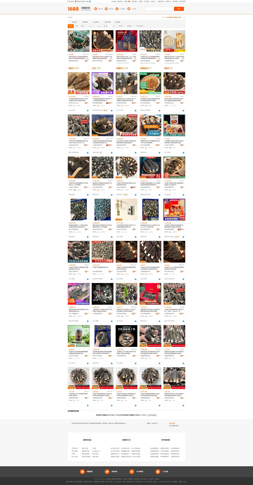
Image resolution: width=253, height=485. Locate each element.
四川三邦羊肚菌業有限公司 (139, 448)
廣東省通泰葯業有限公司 (74, 61)
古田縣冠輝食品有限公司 (98, 145)
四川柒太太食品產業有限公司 (122, 229)
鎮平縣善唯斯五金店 (165, 456)
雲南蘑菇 (153, 63)
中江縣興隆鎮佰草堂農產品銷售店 (98, 313)
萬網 (155, 481)
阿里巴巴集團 (69, 481)
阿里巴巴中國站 (88, 481)
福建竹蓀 (171, 63)
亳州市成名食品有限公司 (146, 103)
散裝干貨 (143, 63)
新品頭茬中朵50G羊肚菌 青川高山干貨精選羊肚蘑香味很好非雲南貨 (126, 99)
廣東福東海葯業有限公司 (122, 61)
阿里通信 (150, 481)
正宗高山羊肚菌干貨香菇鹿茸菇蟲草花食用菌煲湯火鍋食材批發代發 (150, 268)
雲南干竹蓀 (85, 448)
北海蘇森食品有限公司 (74, 145)
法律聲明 (125, 479)
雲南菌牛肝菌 (85, 451)
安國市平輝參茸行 (73, 271)
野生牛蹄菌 (75, 451)
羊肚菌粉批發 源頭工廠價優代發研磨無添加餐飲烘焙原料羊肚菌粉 (150, 99)
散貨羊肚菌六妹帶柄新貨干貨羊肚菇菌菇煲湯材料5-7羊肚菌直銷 (102, 226)
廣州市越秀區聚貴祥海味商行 (98, 271)
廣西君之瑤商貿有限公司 (167, 448)
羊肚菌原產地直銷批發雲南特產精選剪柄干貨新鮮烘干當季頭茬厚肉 (102, 352)
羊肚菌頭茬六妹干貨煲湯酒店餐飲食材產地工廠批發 (78, 394)
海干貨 (118, 63)
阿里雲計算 (139, 481)
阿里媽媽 (128, 481)
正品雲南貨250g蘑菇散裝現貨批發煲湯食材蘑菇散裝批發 (150, 57)
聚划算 (110, 481)
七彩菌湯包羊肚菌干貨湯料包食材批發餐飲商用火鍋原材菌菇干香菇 (173, 141)
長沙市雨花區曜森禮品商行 (122, 271)
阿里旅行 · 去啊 (121, 481)
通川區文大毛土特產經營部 (74, 103)
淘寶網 (102, 481)
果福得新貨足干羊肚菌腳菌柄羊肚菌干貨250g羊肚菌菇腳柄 (150, 141)
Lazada (185, 481)
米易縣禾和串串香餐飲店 (177, 456)
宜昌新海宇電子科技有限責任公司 (180, 451)
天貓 (106, 481)
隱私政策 (136, 479)
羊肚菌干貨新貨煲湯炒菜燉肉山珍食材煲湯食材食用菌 (126, 184)
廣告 (87, 58)
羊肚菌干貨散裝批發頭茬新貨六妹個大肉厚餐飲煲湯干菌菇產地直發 (150, 394)
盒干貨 (122, 63)
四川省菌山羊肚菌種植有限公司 (129, 448)
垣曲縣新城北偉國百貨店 (156, 451)
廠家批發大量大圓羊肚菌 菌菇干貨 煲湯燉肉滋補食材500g (78, 310)
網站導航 (157, 479)
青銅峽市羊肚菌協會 (116, 456)
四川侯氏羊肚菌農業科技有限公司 (120, 451)
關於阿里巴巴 (143, 479)
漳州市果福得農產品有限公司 (146, 145)
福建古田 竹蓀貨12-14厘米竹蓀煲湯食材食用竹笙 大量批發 (174, 57)
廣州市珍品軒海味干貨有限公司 (98, 229)
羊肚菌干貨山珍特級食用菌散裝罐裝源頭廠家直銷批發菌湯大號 (78, 352)
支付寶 (162, 481)
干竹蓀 (73, 454)
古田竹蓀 (177, 63)
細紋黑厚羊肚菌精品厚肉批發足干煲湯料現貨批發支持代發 (102, 184)
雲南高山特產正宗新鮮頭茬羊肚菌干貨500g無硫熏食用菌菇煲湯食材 (173, 99)
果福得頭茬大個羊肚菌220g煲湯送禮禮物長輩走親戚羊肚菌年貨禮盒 (150, 310)
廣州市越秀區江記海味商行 (146, 229)
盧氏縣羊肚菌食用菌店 (137, 451)
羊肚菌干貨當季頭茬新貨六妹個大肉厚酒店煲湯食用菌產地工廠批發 (102, 394)
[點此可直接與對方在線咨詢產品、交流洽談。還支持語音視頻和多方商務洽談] (88, 110)
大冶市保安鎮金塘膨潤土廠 (167, 451)
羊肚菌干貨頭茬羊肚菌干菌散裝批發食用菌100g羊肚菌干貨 (173, 184)
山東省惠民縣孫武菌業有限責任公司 (159, 448)
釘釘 (170, 481)
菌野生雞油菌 (85, 454)
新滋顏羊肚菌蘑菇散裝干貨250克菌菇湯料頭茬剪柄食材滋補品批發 (150, 184)
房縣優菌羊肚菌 (125, 451)
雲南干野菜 (95, 456)
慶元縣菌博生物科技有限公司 (169, 187)
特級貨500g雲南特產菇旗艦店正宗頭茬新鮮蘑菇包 (78, 57)
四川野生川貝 (96, 451)
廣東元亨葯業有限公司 (98, 61)
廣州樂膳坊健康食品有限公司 (98, 103)
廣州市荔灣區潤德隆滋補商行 (98, 187)
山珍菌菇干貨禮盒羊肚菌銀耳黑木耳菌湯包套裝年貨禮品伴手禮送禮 (173, 226)
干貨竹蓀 (166, 63)
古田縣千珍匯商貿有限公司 (74, 187)
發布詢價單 (172, 423)
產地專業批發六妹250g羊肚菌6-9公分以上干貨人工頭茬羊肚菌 (150, 226)
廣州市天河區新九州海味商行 (98, 356)
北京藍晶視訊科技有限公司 (157, 454)
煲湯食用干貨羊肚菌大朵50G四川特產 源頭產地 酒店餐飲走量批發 (126, 310)
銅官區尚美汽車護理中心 (177, 454)
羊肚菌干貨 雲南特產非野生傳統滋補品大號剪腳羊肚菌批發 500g (102, 141)
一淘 (114, 481)
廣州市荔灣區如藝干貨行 (74, 229)
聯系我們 (151, 479)
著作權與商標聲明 (116, 479)
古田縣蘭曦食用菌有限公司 (169, 61)
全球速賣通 (96, 481)
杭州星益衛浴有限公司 (177, 448)
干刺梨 (94, 448)
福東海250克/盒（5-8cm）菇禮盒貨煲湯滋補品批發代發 (126, 57)
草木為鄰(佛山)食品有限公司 (169, 103)
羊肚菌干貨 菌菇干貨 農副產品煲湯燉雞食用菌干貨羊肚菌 (78, 268)
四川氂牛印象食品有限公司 (169, 145)
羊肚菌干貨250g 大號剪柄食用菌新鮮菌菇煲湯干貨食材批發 (174, 268)
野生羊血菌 (95, 454)
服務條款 (130, 479)
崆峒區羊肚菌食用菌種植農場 (139, 454)
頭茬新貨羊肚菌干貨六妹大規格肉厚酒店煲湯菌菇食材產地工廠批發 (173, 394)
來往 (166, 481)
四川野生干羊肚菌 (156, 423)
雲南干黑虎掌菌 (86, 456)
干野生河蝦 (75, 448)
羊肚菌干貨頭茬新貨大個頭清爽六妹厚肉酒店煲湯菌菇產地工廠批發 (126, 394)
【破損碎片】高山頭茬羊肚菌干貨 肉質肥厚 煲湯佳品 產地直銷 (126, 352)
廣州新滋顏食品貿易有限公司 (146, 187)
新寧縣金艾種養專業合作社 (157, 456)
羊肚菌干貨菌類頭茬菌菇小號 (100, 267)
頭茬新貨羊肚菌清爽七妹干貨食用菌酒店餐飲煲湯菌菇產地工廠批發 (173, 352)
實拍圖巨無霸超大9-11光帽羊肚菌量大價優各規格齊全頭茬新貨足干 (78, 226)
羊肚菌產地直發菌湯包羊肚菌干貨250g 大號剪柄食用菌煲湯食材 (102, 99)
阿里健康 (174, 481)
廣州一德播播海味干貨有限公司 (74, 313)
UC (158, 481)
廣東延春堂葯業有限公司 (122, 145)
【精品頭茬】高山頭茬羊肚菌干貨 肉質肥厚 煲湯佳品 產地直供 (102, 310)
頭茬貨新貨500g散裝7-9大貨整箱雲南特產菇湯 (102, 57)
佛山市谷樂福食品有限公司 (122, 187)
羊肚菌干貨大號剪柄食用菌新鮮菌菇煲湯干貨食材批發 (126, 268)
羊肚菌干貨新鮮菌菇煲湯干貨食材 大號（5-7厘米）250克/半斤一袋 (174, 310)
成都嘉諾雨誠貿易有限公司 (146, 356)
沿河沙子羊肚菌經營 (137, 456)
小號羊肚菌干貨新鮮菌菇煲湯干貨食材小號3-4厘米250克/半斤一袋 (78, 141)
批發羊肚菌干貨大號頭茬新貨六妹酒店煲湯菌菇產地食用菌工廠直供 (150, 352)
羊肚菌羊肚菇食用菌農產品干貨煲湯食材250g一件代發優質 (78, 184)
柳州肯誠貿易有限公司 (166, 454)
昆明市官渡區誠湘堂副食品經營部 (146, 61)
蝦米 (133, 481)
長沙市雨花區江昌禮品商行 (169, 271)
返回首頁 (144, 415)
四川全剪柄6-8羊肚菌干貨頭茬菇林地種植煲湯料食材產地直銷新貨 (126, 141)
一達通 (180, 481)
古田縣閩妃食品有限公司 (146, 271)
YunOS (145, 481)
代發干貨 (126, 63)
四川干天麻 (75, 456)
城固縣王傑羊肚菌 (126, 456)
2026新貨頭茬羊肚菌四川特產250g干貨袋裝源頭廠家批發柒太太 (126, 226)
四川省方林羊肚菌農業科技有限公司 (120, 448)
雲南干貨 (148, 63)
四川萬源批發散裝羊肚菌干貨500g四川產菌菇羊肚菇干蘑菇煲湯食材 (78, 99)
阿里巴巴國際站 (78, 481)
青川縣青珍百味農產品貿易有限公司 (122, 103)
